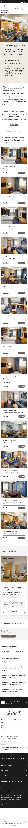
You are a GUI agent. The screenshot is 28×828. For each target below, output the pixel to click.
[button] (18, 2)
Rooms (2, 722)
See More (4, 104)
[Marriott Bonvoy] (23, 2)
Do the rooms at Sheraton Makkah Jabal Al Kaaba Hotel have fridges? (13, 676)
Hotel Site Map (4, 800)
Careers (12, 794)
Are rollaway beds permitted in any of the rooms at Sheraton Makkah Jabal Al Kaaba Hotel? (13, 668)
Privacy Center (17, 795)
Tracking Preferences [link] (5, 794)
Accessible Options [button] (8, 376)
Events (2, 730)
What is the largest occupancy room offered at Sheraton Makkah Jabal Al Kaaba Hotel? (11, 660)
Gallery (15, 719)
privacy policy (20, 823)
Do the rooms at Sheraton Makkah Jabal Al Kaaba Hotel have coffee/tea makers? (13, 683)
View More (5, 173)
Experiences (4, 727)
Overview (3, 719)
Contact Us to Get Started (8, 636)
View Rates (21, 172)
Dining (2, 725)
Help (9, 800)
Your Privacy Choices (7, 797)
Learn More (14, 611)
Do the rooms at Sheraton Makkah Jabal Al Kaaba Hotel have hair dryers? (13, 690)
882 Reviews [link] (6, 12)
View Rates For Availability (10, 142)
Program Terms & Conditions (6, 795)
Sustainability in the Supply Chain (8, 799)
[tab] (8, 131)
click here (13, 825)
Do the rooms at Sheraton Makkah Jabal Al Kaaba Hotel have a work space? (13, 652)
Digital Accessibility (17, 797)
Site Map (18, 799)
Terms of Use (18, 794)
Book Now (14, 125)
